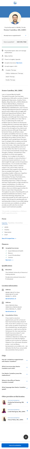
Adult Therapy (10, 76)
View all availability (15, 445)
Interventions (19, 222)
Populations (11, 222)
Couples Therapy (11, 70)
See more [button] (19, 63)
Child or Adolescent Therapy (14, 73)
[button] (15, 360)
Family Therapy (10, 80)
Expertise (4, 222)
